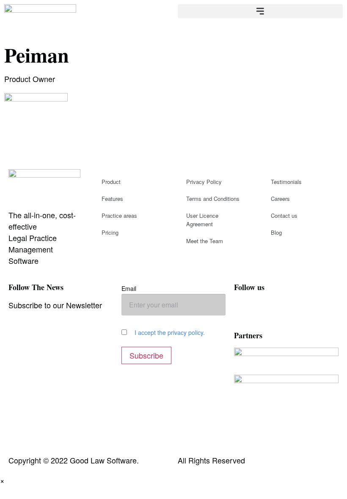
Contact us (284, 215)
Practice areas (119, 215)
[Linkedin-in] (314, 310)
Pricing (110, 232)
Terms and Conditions (213, 199)
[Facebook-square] (244, 310)
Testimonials (286, 182)
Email (128, 288)
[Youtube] (291, 310)
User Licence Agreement (202, 219)
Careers (280, 199)
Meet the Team (204, 241)
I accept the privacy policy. (170, 332)
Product (111, 182)
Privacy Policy (204, 182)
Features (112, 199)
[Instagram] (267, 310)
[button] (260, 11)
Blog (276, 232)
